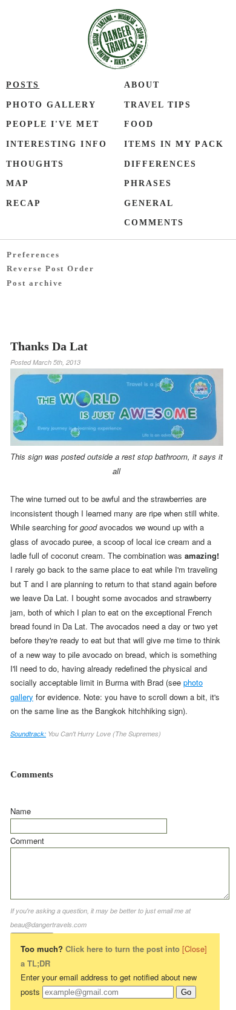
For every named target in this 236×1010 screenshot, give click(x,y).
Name (20, 811)
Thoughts (35, 164)
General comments (154, 213)
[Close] (194, 948)
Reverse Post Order (50, 268)
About (142, 84)
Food (139, 124)
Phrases (148, 183)
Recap (23, 203)
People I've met (52, 124)
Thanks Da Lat (49, 346)
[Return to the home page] (118, 39)
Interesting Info (56, 144)
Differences (160, 164)
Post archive (35, 283)
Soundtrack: (28, 733)
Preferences (33, 254)
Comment (27, 840)
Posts (22, 84)
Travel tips (157, 104)
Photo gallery (51, 104)
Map (17, 183)
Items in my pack (174, 144)
